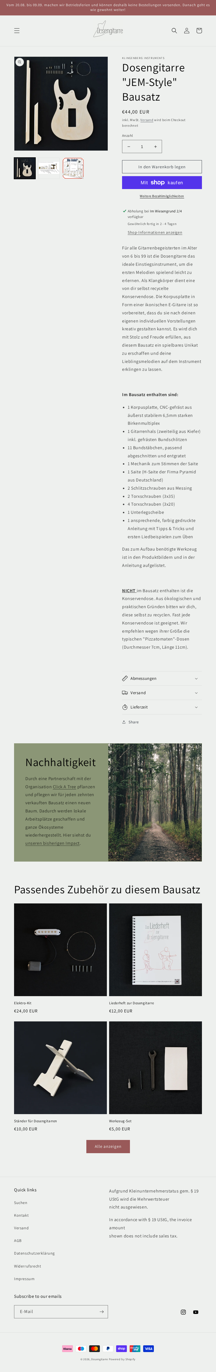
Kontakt (21, 1215)
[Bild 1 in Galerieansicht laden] (24, 168)
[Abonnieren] (101, 1311)
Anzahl (127, 135)
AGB (18, 1240)
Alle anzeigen (108, 1146)
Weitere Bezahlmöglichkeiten (162, 196)
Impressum (24, 1278)
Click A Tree (64, 787)
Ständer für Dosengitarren (35, 1121)
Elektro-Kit (23, 1003)
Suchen (21, 1202)
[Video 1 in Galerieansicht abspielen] (73, 168)
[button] (17, 30)
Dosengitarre (99, 1359)
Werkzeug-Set (120, 1121)
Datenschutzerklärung (34, 1253)
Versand (146, 120)
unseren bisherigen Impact (52, 843)
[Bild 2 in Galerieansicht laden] (49, 168)
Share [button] (134, 721)
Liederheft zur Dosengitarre (131, 1003)
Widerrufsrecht (27, 1266)
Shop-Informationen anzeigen (155, 232)
